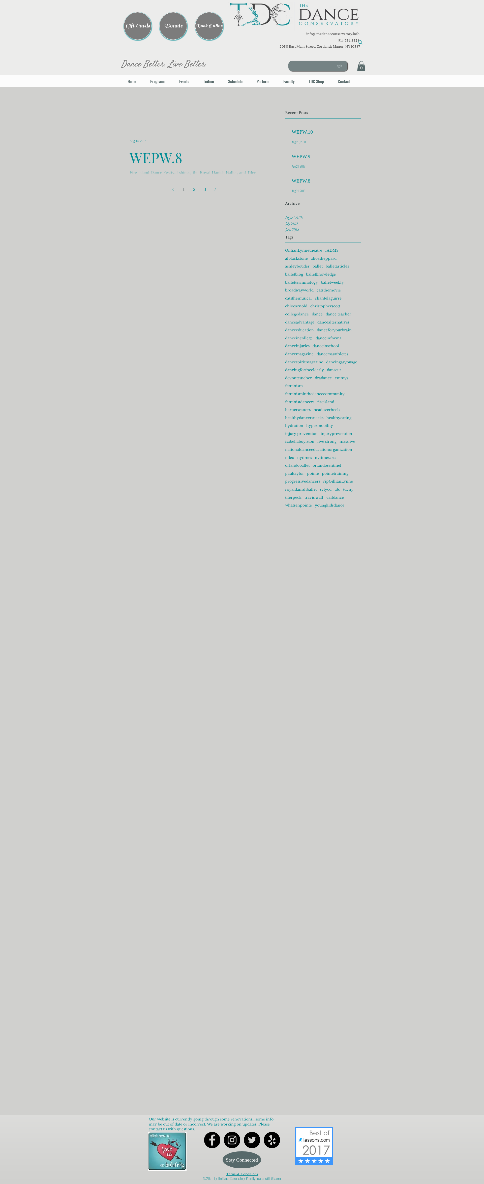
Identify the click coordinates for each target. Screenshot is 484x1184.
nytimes (304, 457)
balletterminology (301, 282)
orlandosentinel (327, 465)
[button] (294, 16)
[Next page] (215, 189)
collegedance (297, 314)
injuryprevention (336, 433)
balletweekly (332, 282)
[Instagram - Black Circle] (232, 1140)
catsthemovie (329, 290)
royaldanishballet (301, 489)
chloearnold (296, 306)
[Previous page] (172, 189)
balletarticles (337, 266)
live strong (327, 441)
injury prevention (301, 433)
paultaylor (294, 473)
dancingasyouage (341, 362)
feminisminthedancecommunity (315, 394)
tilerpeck (293, 497)
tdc (337, 489)
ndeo (289, 457)
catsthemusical (298, 298)
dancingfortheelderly (304, 370)
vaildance (335, 497)
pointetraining (335, 473)
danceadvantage (299, 322)
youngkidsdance (329, 505)
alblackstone (296, 258)
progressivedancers (302, 481)
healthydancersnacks (304, 418)
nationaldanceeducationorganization (318, 449)
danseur (334, 370)
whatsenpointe (298, 505)
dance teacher (338, 314)
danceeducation (299, 330)
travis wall (314, 497)
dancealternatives (333, 322)
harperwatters (298, 409)
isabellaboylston (299, 441)
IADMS (332, 250)
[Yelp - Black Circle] (272, 1140)
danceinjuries (297, 346)
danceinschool (326, 346)
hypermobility (319, 425)
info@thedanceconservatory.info (332, 34)
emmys (341, 378)
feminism (294, 385)
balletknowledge (321, 274)
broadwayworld (299, 290)
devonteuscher (298, 378)
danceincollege (299, 338)
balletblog (294, 274)
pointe (313, 473)
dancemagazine (299, 354)
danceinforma (329, 338)
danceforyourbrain (334, 330)
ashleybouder (297, 266)
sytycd (325, 489)
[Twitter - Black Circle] (252, 1140)
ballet (318, 266)
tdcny (348, 489)
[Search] (360, 42)
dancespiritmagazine (304, 362)
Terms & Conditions (242, 1174)
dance (317, 314)
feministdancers (299, 402)
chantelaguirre (328, 298)
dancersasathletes (332, 354)
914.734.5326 (348, 40)
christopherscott (325, 306)
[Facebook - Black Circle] (212, 1140)
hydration (294, 425)
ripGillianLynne (338, 481)
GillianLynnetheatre (303, 250)
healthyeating (338, 418)
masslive (347, 441)
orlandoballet (297, 465)
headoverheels (327, 409)
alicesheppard (324, 258)
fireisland (325, 402)
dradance (323, 378)
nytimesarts (325, 457)
